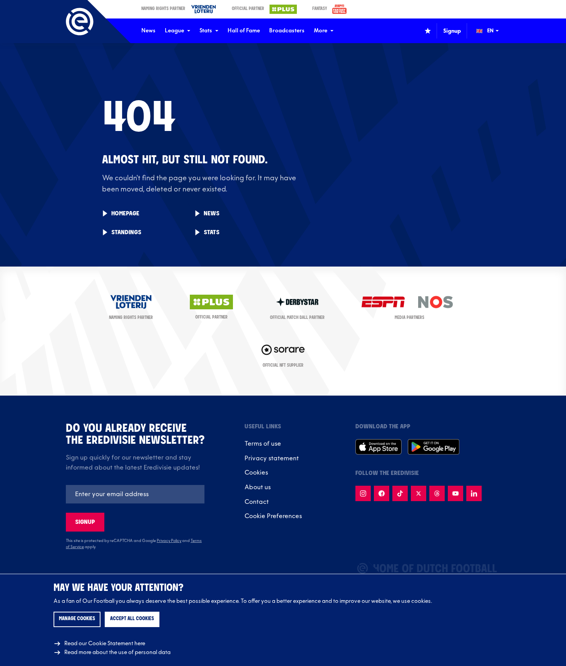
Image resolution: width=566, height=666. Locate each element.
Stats (205, 30)
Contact (256, 502)
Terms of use (262, 444)
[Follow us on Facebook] (381, 493)
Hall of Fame (244, 30)
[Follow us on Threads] (437, 493)
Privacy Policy (169, 541)
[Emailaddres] (135, 494)
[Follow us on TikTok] (400, 493)
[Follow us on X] (418, 493)
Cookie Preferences (273, 516)
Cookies (256, 472)
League (174, 30)
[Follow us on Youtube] (455, 493)
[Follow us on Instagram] (363, 493)
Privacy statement (271, 458)
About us (257, 487)
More (320, 30)
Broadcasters (287, 30)
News (148, 30)
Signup (85, 522)
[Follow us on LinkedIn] (474, 493)
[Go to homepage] (80, 21)
